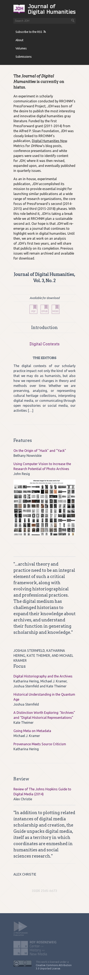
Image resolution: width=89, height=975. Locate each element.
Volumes (21, 48)
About (19, 40)
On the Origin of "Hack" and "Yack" (39, 450)
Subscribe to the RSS (29, 31)
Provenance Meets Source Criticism (39, 744)
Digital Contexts (44, 344)
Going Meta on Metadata (32, 731)
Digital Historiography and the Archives (42, 676)
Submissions (24, 56)
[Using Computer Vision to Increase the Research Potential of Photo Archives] (44, 507)
